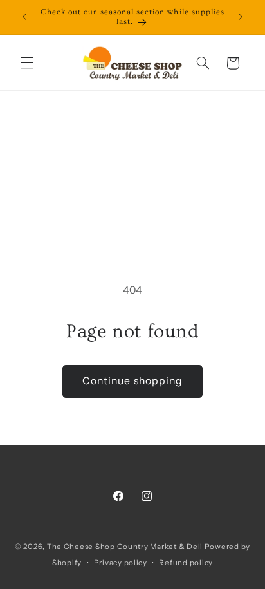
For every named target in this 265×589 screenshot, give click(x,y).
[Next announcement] (240, 17)
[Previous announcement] (24, 17)
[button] (27, 63)
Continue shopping (132, 381)
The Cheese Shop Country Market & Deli (125, 546)
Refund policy (186, 562)
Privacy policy (120, 562)
